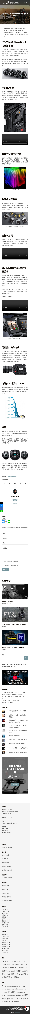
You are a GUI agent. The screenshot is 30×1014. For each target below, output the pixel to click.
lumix (18, 964)
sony (4, 970)
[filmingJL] (1, 505)
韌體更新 (4, 927)
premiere (12, 967)
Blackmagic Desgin (13, 476)
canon (4, 964)
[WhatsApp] (25, 483)
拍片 (19, 971)
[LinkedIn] (15, 483)
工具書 (3, 913)
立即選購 (15, 784)
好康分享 (4, 911)
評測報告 (4, 923)
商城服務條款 (5, 862)
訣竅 (5, 977)
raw (26, 967)
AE (17, 961)
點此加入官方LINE (10, 813)
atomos (20, 961)
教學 (8, 974)
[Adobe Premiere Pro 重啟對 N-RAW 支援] (15, 637)
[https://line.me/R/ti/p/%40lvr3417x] (1, 511)
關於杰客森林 (5, 855)
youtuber (9, 971)
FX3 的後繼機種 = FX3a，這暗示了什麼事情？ (14, 624)
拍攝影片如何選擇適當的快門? (17, 744)
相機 (24, 974)
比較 (12, 974)
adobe (15, 962)
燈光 (22, 974)
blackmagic (25, 961)
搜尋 (3, 655)
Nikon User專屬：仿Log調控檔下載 (18, 748)
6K (5, 962)
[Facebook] (4, 483)
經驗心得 (8, 603)
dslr (9, 964)
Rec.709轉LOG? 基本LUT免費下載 (18, 739)
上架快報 (4, 909)
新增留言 (5, 548)
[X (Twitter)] (9, 483)
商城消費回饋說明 (6, 866)
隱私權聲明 (5, 859)
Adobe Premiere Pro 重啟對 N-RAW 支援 (13, 647)
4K (3, 961)
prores (17, 967)
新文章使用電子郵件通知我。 (11, 565)
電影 (18, 977)
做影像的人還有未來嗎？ (8, 601)
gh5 (13, 964)
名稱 (4, 533)
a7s (9, 961)
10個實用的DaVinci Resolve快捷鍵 (18, 752)
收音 (5, 974)
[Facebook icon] (13, 500)
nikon (26, 964)
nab (22, 964)
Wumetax (17, 1012)
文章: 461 (15, 503)
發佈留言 (5, 569)
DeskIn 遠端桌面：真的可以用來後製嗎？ (12, 694)
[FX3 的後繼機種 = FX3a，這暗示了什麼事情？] (15, 614)
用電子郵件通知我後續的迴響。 (11, 561)
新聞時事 (4, 603)
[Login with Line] (9, 521)
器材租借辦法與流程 (7, 870)
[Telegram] (20, 483)
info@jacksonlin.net (12, 811)
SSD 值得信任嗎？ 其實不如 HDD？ (11, 700)
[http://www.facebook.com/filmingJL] (1, 508)
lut (20, 964)
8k (7, 962)
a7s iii (11, 962)
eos (11, 964)
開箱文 (3, 925)
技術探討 (4, 917)
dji (7, 964)
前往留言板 (10, 809)
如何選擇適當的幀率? (14, 735)
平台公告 (4, 915)
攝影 (23, 971)
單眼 (17, 971)
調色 (11, 977)
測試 (15, 974)
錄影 (15, 977)
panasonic (4, 967)
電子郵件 (5, 538)
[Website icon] (16, 500)
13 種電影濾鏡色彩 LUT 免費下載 (17, 711)
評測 (8, 977)
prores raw (22, 967)
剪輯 (14, 971)
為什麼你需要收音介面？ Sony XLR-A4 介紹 (13, 692)
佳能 (12, 971)
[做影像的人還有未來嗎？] (15, 591)
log (15, 964)
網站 (4, 543)
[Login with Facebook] (3, 521)
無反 (18, 974)
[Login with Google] (6, 521)
